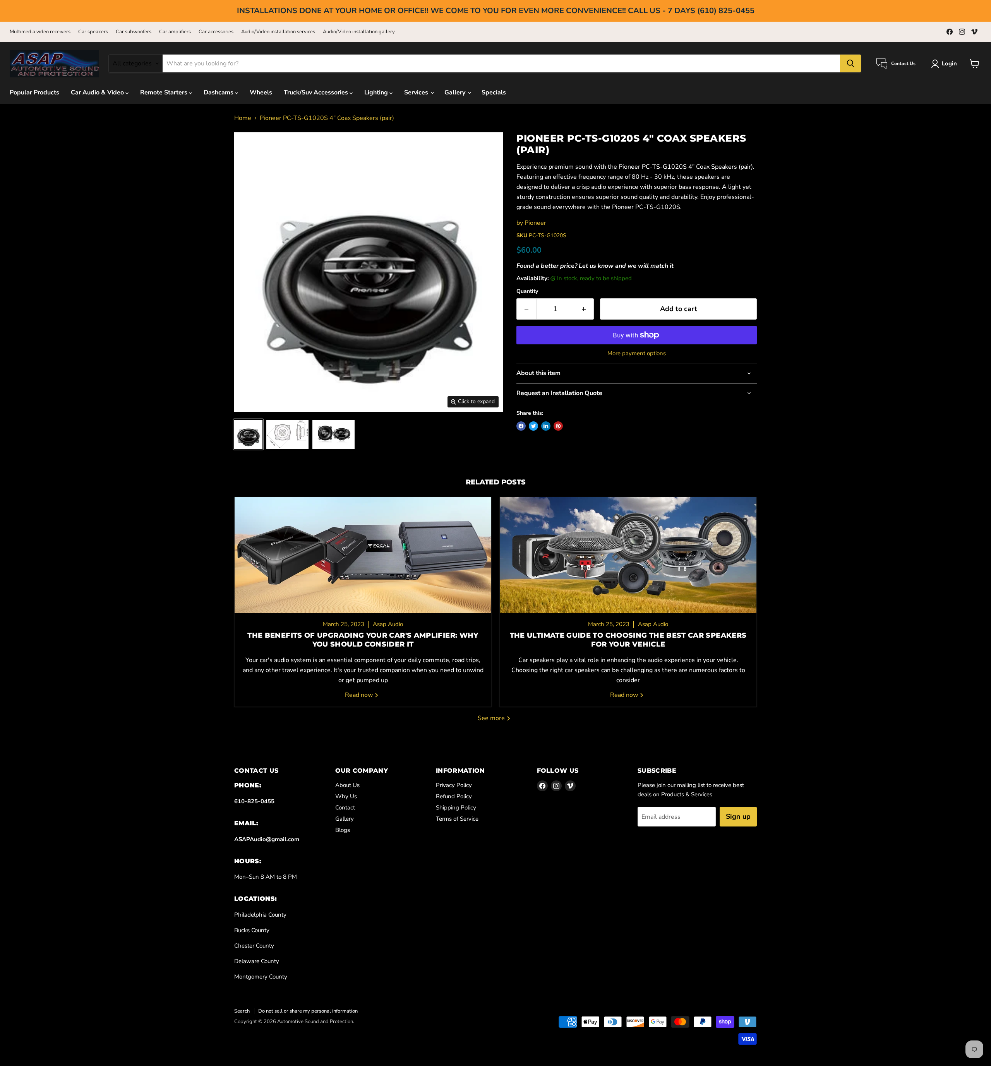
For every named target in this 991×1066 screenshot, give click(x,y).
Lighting (376, 92)
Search (242, 1011)
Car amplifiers (175, 32)
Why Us (346, 796)
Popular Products (34, 92)
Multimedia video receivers (40, 32)
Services (417, 92)
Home (242, 118)
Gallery (455, 92)
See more (492, 718)
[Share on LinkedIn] (545, 426)
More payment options (636, 353)
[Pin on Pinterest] (558, 426)
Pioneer (535, 223)
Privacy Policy (454, 785)
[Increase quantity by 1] (584, 309)
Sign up (738, 816)
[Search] (850, 63)
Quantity (527, 291)
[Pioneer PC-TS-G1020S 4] (248, 434)
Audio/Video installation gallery (359, 32)
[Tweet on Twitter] (533, 426)
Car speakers (93, 32)
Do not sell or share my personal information (308, 1011)
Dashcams (219, 92)
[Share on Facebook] (521, 426)
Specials (494, 92)
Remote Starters (164, 92)
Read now (359, 695)
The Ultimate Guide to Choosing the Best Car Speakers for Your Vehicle (628, 639)
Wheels (261, 92)
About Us (347, 785)
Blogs (342, 830)
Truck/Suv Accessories (317, 92)
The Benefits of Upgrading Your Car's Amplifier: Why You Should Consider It (362, 639)
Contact (345, 807)
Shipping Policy (456, 807)
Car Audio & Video (98, 92)
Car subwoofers (133, 32)
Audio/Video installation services (278, 32)
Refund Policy (454, 796)
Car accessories (216, 32)
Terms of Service (457, 819)
